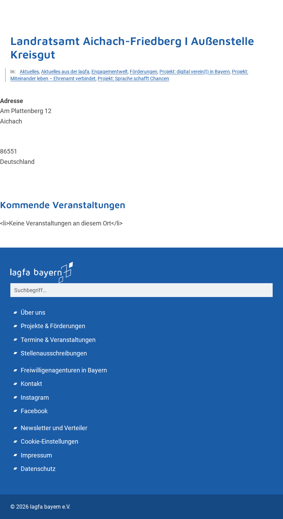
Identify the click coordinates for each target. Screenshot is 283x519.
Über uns (33, 312)
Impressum (36, 455)
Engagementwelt (109, 71)
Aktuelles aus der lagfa (65, 71)
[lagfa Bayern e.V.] (41, 271)
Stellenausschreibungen (54, 353)
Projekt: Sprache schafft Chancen (133, 78)
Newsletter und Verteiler (54, 428)
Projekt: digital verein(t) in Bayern (194, 71)
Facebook (34, 411)
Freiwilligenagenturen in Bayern (64, 370)
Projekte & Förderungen (53, 326)
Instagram (35, 397)
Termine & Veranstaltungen (58, 339)
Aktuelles (29, 71)
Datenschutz (38, 468)
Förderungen (143, 71)
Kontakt (31, 383)
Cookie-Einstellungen (49, 441)
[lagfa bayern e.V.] (141, 259)
